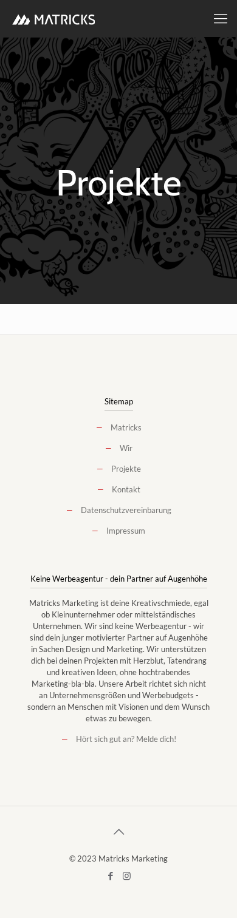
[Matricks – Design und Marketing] (54, 18)
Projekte (126, 469)
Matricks (126, 427)
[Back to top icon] (118, 831)
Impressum (125, 531)
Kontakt (126, 489)
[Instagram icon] (126, 875)
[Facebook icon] (110, 875)
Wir (126, 448)
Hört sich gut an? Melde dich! (126, 739)
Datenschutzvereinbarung (126, 510)
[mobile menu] (220, 18)
